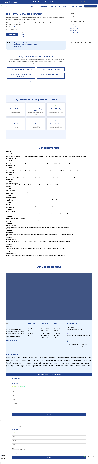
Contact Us (58, 1)
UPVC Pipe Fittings (74, 28)
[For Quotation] (67, 326)
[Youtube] (12, 344)
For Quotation (70, 327)
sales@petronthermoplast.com (18, 386)
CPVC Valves (73, 34)
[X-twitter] (23, 344)
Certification (52, 1)
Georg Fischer (17, 27)
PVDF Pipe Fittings (74, 24)
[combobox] (89, 2)
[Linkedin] (16, 344)
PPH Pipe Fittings (74, 36)
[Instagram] (19, 344)
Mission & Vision (41, 1)
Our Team (47, 1)
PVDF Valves (73, 26)
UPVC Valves (73, 30)
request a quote (90, 6)
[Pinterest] (8, 348)
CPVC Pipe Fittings (74, 32)
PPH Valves (72, 38)
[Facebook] (8, 344)
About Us (34, 1)
